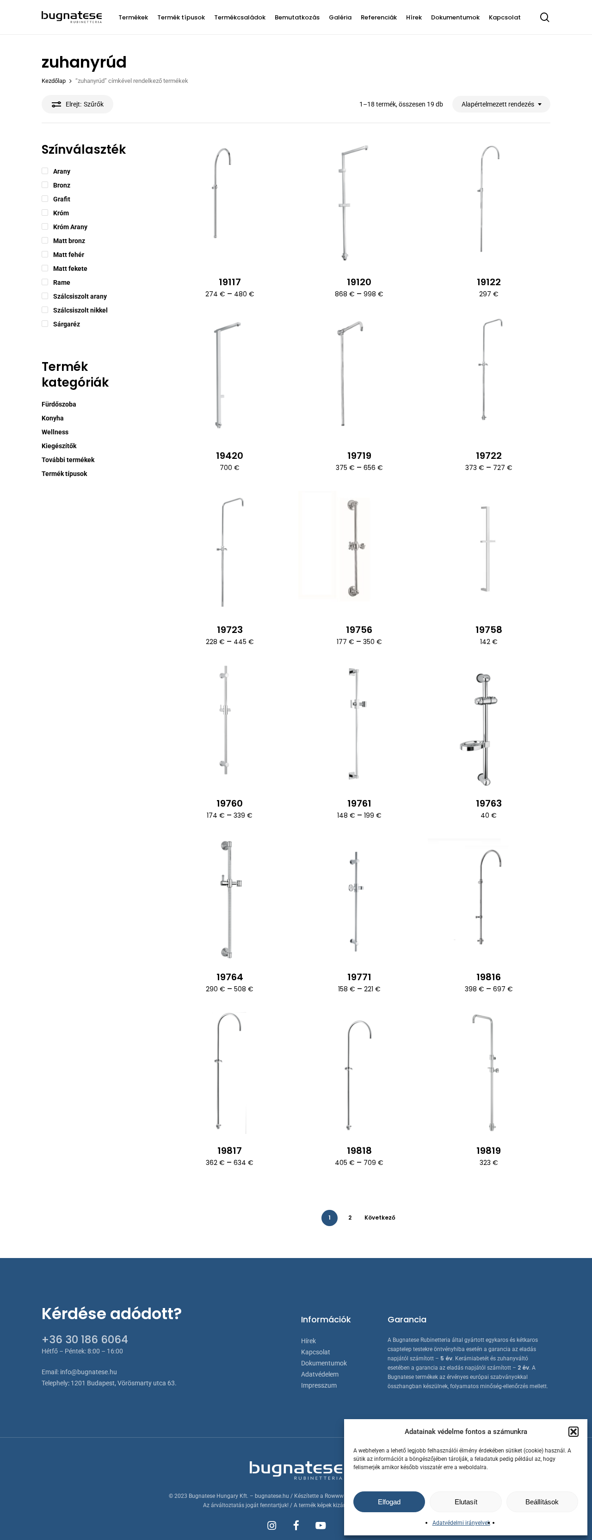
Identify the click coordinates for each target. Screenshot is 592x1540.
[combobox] (501, 104)
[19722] (488, 378)
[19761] (359, 725)
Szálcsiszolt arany (80, 296)
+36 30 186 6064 (85, 1339)
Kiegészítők (59, 446)
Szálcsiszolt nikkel (80, 310)
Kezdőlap (54, 80)
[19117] (229, 204)
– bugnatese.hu (270, 1496)
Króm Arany (70, 227)
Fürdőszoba (59, 404)
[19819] (488, 1073)
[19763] (488, 725)
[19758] (488, 552)
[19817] (229, 1073)
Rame (61, 282)
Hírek (308, 1341)
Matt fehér (68, 254)
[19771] (359, 899)
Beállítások (542, 1502)
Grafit (61, 199)
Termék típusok (64, 473)
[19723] (229, 552)
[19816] (488, 899)
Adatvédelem (320, 1374)
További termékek (68, 459)
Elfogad (389, 1502)
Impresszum (319, 1385)
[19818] (359, 1073)
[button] (573, 1431)
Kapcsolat (315, 1352)
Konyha (53, 418)
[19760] (229, 725)
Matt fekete (70, 268)
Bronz (61, 185)
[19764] (229, 899)
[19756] (359, 552)
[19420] (229, 378)
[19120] (359, 204)
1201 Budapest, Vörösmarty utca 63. (124, 1383)
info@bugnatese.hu (88, 1372)
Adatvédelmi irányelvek (461, 1523)
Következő (379, 1217)
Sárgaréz (66, 324)
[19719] (359, 378)
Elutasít (466, 1502)
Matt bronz (69, 240)
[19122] (488, 204)
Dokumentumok (324, 1363)
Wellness (55, 432)
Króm (61, 213)
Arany (61, 171)
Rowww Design (343, 1496)
